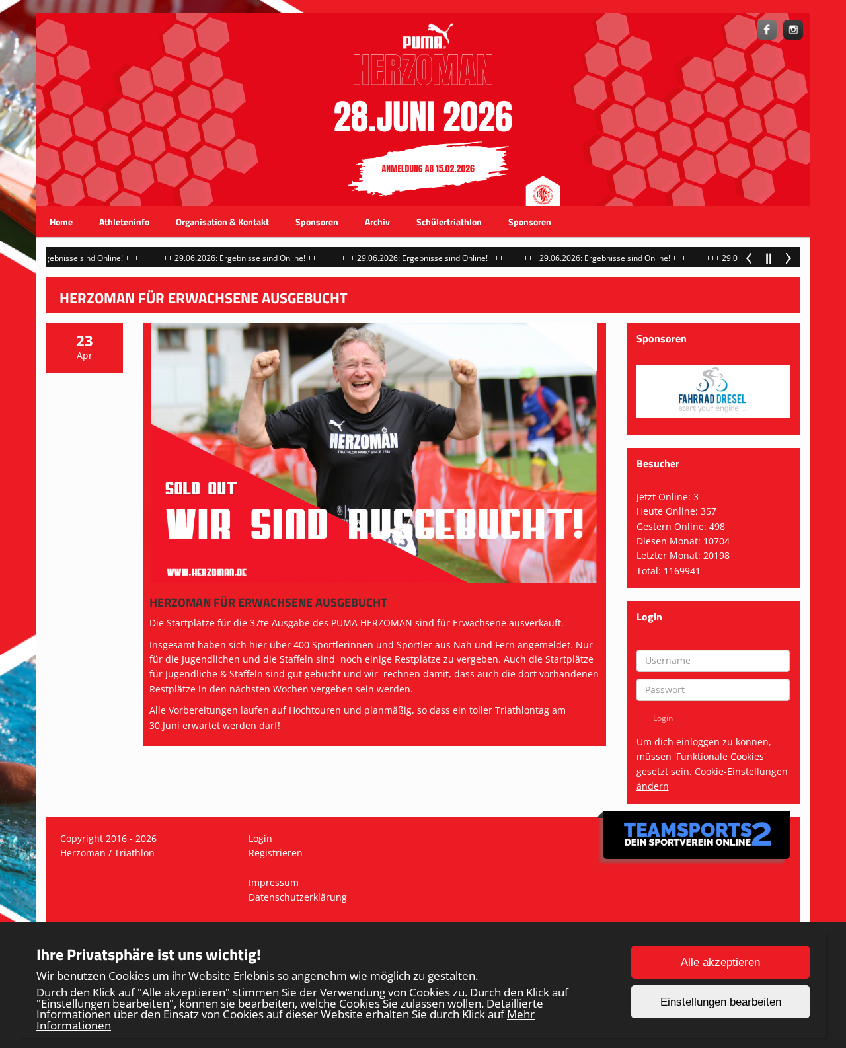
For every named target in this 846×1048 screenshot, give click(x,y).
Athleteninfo (124, 222)
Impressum (274, 882)
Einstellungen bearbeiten (720, 1002)
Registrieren (276, 852)
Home (61, 222)
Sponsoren (316, 222)
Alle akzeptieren (720, 962)
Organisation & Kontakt (222, 222)
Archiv (377, 222)
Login (260, 838)
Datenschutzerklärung (298, 897)
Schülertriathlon (449, 222)
